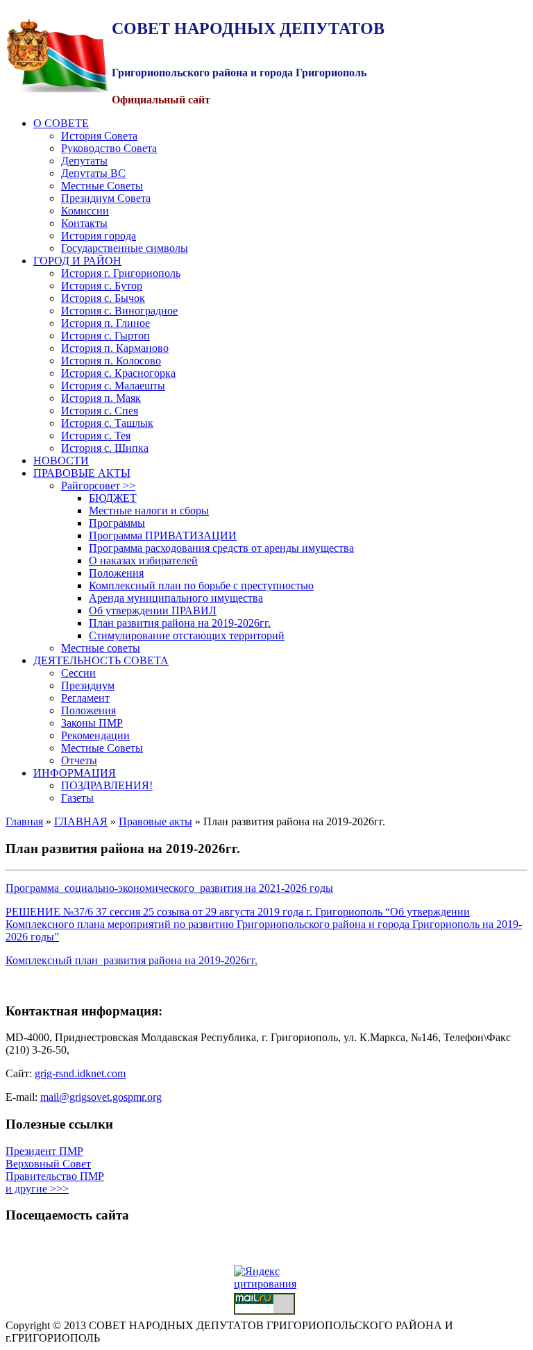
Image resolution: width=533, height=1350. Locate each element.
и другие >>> (37, 1189)
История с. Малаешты (113, 385)
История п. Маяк (101, 398)
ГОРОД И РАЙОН (77, 261)
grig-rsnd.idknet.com (80, 1073)
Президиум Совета (106, 198)
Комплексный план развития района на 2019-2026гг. (131, 960)
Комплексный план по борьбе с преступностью (201, 585)
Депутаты (84, 161)
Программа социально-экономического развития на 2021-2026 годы (169, 888)
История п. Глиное (105, 323)
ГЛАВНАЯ (81, 821)
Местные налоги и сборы (149, 510)
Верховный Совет (48, 1164)
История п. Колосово (111, 360)
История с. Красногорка (118, 373)
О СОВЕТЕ (61, 123)
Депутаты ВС (93, 173)
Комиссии (85, 211)
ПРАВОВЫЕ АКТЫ (81, 473)
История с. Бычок (103, 298)
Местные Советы (102, 186)
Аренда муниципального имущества (176, 598)
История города (98, 236)
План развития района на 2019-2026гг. (180, 623)
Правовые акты (155, 821)
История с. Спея (99, 410)
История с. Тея (95, 435)
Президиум (88, 685)
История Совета (99, 136)
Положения (116, 573)
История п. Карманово (115, 348)
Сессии (78, 673)
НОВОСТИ (61, 460)
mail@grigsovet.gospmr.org (101, 1097)
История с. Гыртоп (105, 335)
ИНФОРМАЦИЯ (74, 773)
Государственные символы (124, 248)
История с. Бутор (101, 286)
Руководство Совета (109, 148)
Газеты (77, 798)
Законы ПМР (92, 723)
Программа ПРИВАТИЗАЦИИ (163, 535)
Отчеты (79, 760)
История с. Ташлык (107, 423)
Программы (117, 523)
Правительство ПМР (55, 1176)
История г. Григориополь (120, 273)
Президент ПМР (44, 1151)
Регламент (85, 698)
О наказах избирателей (143, 560)
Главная (24, 821)
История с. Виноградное (119, 311)
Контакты (84, 223)
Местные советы (100, 648)
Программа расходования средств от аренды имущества (221, 548)
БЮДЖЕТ (113, 498)
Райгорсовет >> (98, 485)
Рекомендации (95, 735)
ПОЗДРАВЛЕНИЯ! (107, 785)
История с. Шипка (105, 448)
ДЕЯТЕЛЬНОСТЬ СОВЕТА (101, 660)
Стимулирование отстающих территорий (187, 635)
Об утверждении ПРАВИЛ (153, 610)
